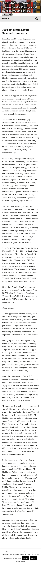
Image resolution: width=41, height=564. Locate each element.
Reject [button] (33, 558)
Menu (4, 18)
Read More (20, 561)
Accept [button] (25, 558)
